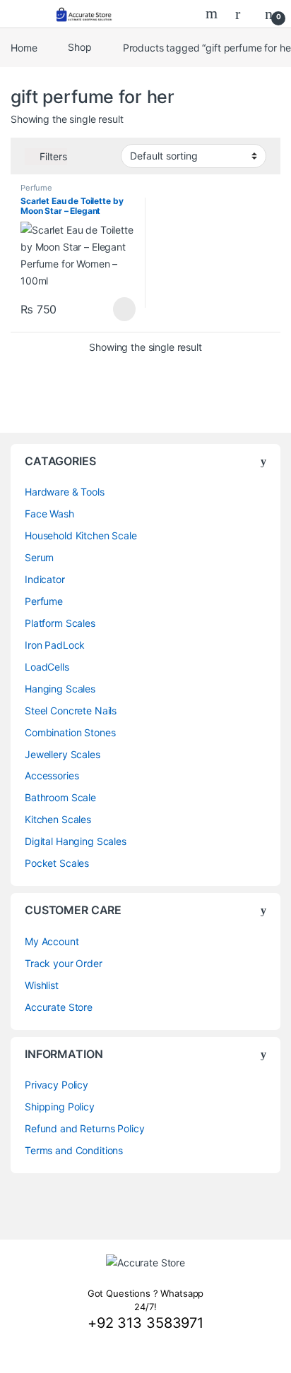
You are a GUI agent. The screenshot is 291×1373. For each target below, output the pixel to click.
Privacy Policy (56, 1085)
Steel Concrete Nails (71, 711)
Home (24, 47)
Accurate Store (59, 1007)
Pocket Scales (57, 863)
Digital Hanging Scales (75, 841)
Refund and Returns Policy (85, 1128)
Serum (39, 557)
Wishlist (42, 985)
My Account (52, 941)
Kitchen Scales (58, 819)
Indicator (45, 579)
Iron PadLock (55, 645)
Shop (79, 47)
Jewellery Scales (62, 754)
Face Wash (49, 514)
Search (213, 13)
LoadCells (47, 667)
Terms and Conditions (74, 1150)
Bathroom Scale (60, 797)
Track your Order (63, 963)
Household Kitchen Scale (81, 535)
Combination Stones (70, 732)
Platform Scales (60, 623)
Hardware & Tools (65, 492)
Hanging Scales (60, 689)
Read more (124, 309)
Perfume (36, 188)
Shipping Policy (60, 1107)
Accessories (51, 775)
